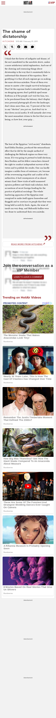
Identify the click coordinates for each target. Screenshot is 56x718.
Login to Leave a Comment (28, 277)
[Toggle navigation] (3, 3)
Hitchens (9, 41)
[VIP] (51, 3)
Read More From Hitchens (27, 244)
